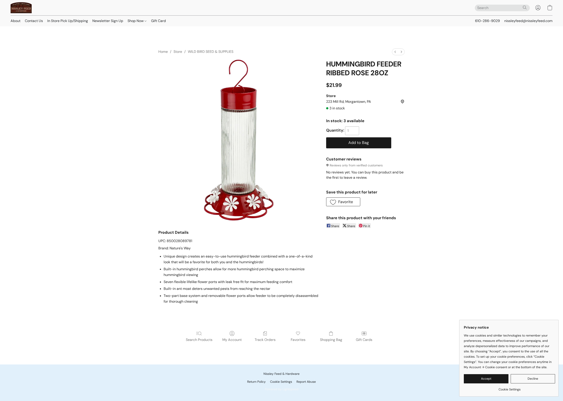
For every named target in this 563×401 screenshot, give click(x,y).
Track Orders (265, 339)
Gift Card (158, 20)
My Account (232, 339)
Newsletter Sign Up (107, 20)
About (15, 20)
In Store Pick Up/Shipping (67, 20)
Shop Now (136, 20)
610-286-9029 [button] (487, 20)
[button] (21, 7)
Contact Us (34, 20)
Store (178, 51)
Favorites (298, 339)
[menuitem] (395, 52)
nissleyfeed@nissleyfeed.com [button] (528, 20)
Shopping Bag (331, 339)
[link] (509, 387)
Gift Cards (364, 339)
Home (163, 51)
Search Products (199, 339)
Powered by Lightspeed (281, 389)
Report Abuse (306, 382)
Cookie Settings (281, 382)
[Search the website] (524, 7)
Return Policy (256, 382)
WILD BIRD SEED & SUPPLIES (210, 51)
